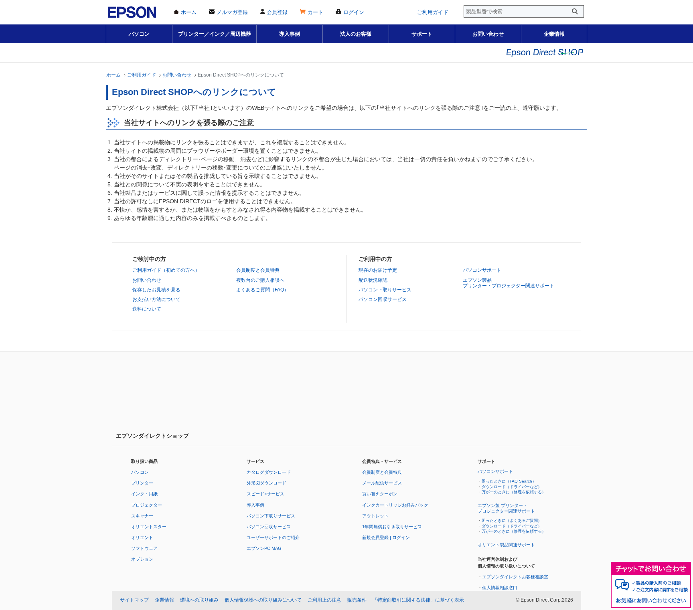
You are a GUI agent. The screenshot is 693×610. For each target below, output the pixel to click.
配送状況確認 (373, 280)
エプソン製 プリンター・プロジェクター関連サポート (506, 508)
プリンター (142, 483)
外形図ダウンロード (266, 483)
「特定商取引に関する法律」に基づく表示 (418, 600)
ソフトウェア (144, 548)
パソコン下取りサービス (385, 290)
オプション (142, 559)
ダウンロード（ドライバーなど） (512, 487)
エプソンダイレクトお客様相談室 (515, 576)
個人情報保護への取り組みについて (263, 600)
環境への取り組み (199, 600)
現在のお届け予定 (378, 270)
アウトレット (375, 515)
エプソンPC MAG (264, 548)
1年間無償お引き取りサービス (392, 526)
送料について (146, 309)
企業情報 (554, 34)
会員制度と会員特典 (258, 270)
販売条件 (357, 600)
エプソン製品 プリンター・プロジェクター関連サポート (508, 283)
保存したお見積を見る (156, 290)
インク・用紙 (144, 493)
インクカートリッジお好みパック (395, 505)
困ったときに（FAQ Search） (509, 481)
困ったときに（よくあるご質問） (512, 520)
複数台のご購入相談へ (260, 280)
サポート (421, 34)
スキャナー (142, 515)
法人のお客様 (355, 34)
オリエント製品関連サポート (506, 544)
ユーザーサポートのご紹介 (273, 537)
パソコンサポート (482, 270)
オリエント (142, 537)
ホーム (113, 74)
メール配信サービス (382, 483)
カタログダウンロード (269, 472)
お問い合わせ (488, 34)
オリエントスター (148, 526)
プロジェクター (146, 505)
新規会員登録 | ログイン (386, 537)
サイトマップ (134, 600)
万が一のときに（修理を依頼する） (514, 492)
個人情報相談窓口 (499, 587)
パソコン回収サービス (383, 299)
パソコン (139, 34)
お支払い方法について (156, 299)
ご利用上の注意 (324, 600)
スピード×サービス (265, 493)
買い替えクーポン (379, 493)
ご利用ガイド (141, 74)
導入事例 (289, 34)
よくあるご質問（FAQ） (262, 290)
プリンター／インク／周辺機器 (214, 34)
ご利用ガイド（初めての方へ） (166, 270)
